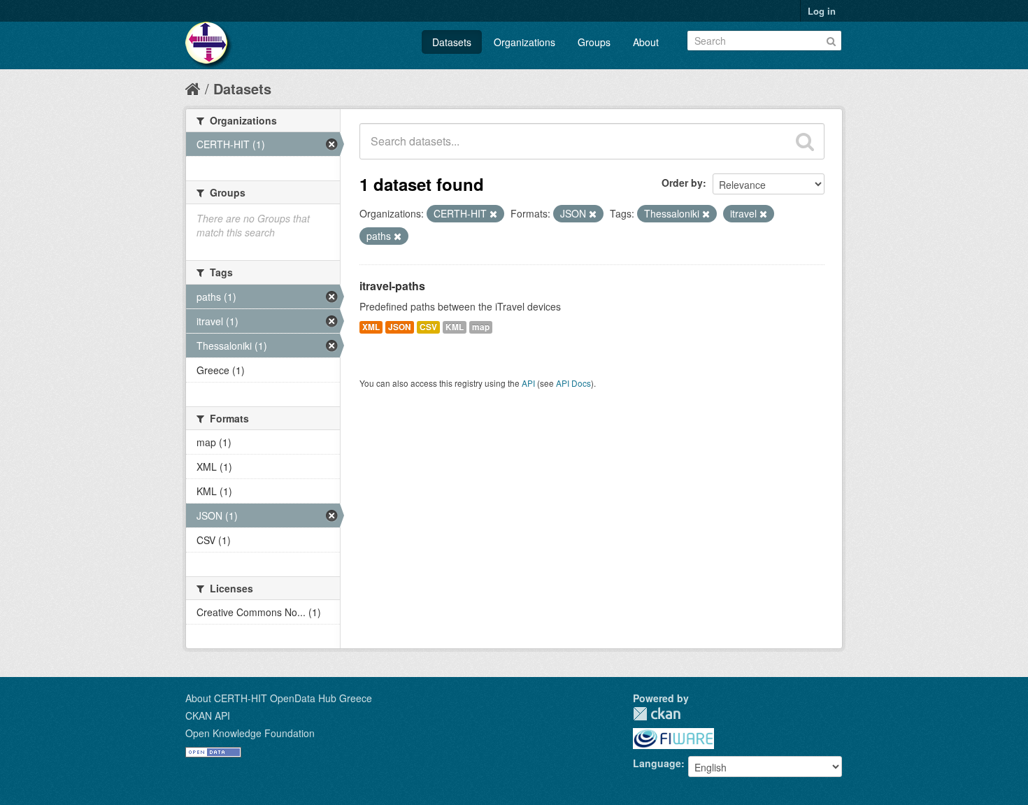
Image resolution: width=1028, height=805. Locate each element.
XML (371, 327)
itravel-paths (392, 286)
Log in (822, 10)
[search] (805, 141)
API (528, 383)
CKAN (656, 713)
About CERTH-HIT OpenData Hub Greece (278, 698)
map (481, 327)
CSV (428, 327)
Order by (682, 183)
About (646, 42)
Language (657, 763)
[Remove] (493, 214)
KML (454, 327)
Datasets (451, 42)
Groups (594, 42)
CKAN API (207, 715)
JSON (399, 327)
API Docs (573, 383)
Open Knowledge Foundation (250, 733)
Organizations (524, 42)
